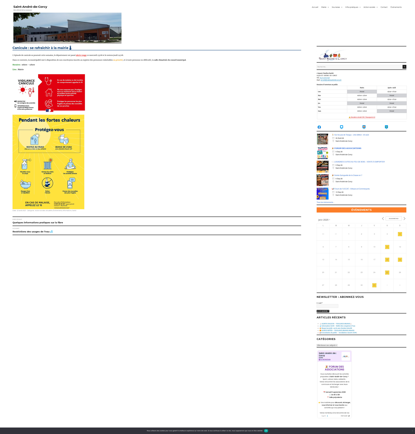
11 (387, 247)
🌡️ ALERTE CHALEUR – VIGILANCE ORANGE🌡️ (335, 324)
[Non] (412, 431)
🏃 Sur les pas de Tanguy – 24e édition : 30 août (350, 134)
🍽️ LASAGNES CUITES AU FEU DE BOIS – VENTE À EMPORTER (358, 161)
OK (266, 431)
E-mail (320, 303)
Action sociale (369, 7)
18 (387, 259)
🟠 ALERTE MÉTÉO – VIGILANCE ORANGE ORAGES (336, 330)
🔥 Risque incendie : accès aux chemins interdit (335, 328)
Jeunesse (336, 7)
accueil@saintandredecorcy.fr (331, 80)
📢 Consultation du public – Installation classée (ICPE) (338, 333)
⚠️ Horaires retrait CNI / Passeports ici (362, 117)
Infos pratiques (351, 7)
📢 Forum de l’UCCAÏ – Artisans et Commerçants (351, 188)
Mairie (323, 7)
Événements (57, 210)
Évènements (396, 7)
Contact (384, 7)
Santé (74, 210)
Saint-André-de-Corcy (30, 7)
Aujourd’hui (393, 218)
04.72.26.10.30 (325, 78)
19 (400, 259)
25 (387, 272)
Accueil (315, 7)
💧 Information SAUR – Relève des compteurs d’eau (337, 326)
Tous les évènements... (325, 202)
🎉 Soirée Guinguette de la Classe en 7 (347, 175)
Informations (67, 210)
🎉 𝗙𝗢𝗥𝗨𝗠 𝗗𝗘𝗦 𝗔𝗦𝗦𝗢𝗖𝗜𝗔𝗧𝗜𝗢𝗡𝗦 (346, 148)
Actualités (49, 210)
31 (374, 285)
